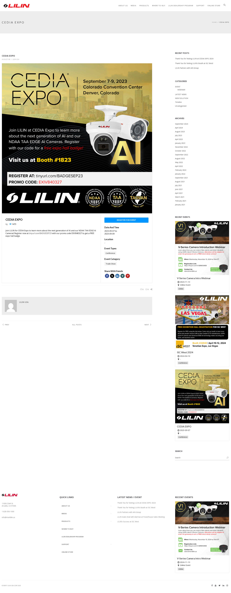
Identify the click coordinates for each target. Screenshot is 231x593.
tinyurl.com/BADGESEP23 (40, 233)
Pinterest (128, 276)
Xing (122, 276)
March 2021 (179, 197)
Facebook (107, 276)
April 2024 (179, 128)
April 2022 (179, 166)
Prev (7, 325)
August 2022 (180, 158)
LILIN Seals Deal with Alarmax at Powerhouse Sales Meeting (141, 517)
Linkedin (117, 276)
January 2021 (180, 204)
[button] (224, 5)
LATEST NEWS (180, 94)
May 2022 (179, 162)
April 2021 (179, 193)
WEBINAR (181, 90)
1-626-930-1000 (8, 511)
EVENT (177, 87)
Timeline (178, 102)
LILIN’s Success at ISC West (128, 521)
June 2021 (179, 189)
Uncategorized (180, 106)
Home (214, 22)
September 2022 (181, 154)
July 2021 (178, 185)
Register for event (126, 220)
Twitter (112, 276)
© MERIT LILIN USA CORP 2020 (11, 585)
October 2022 (180, 151)
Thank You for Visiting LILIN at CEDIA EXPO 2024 (194, 58)
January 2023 (180, 143)
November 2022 (181, 147)
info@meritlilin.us (8, 517)
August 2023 (180, 131)
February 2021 (180, 201)
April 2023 (179, 139)
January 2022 (180, 174)
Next (147, 325)
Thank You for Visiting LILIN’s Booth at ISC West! (194, 63)
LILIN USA (16, 59)
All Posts (77, 325)
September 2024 (181, 124)
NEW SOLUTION (181, 98)
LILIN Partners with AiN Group (187, 68)
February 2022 (180, 170)
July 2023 (178, 135)
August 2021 (180, 181)
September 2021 (181, 178)
